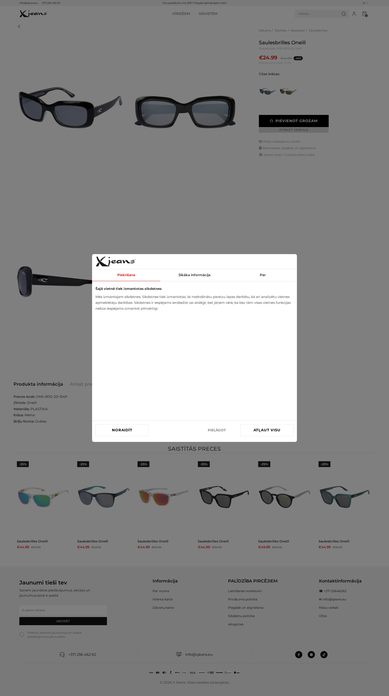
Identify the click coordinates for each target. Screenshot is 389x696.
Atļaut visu (266, 430)
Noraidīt (122, 430)
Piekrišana (126, 275)
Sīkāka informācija (194, 275)
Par (263, 275)
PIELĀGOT (217, 430)
